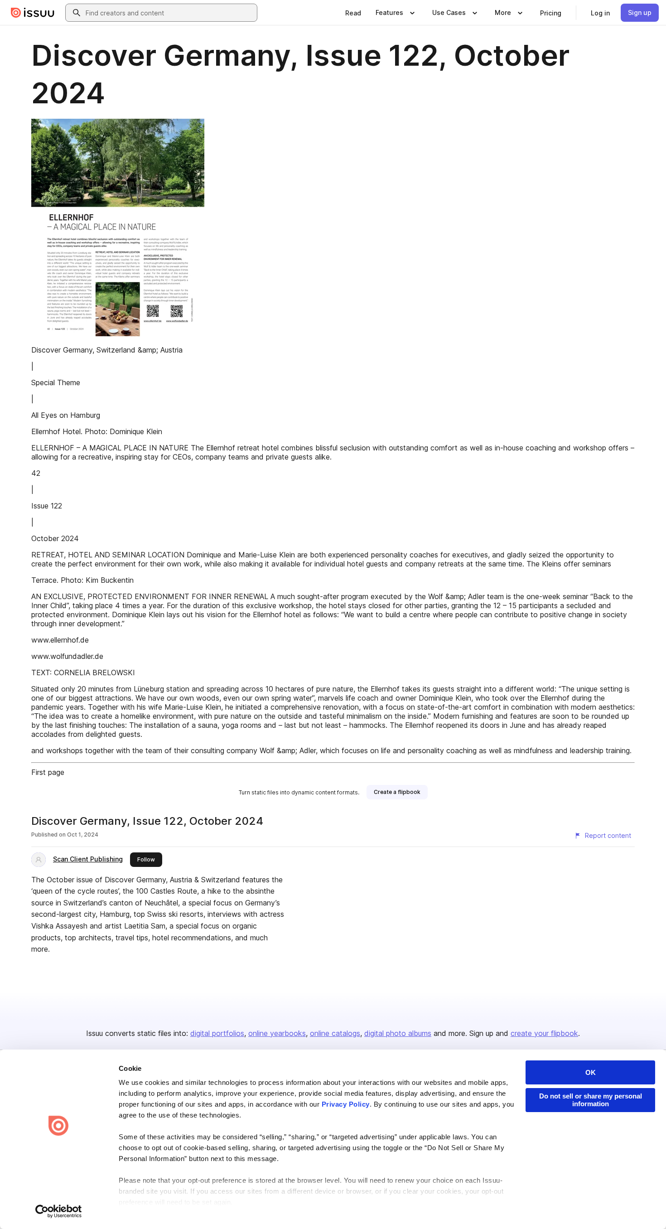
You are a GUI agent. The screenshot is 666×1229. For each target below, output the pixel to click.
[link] (353, 13)
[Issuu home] (32, 13)
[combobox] (169, 12)
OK (590, 1072)
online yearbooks (277, 1033)
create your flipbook (544, 1033)
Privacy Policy (346, 1104)
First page (47, 772)
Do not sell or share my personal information (590, 1100)
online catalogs (335, 1033)
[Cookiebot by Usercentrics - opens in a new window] (58, 1211)
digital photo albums (397, 1033)
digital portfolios (217, 1033)
